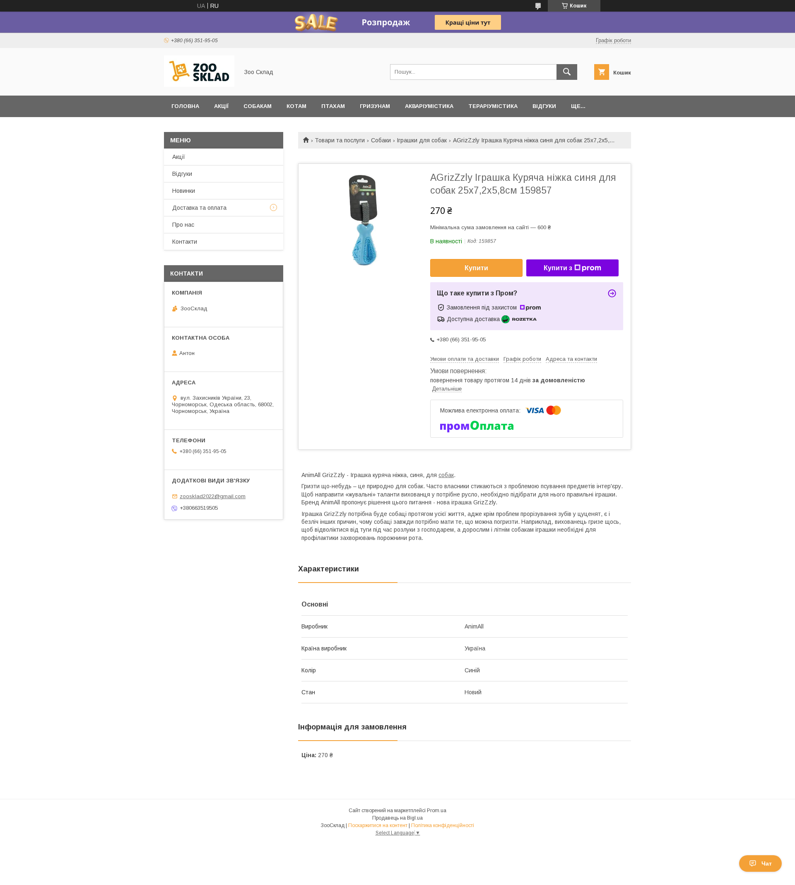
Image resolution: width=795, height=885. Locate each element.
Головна (185, 106)
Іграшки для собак (422, 140)
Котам (296, 106)
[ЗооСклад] (199, 85)
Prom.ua (436, 810)
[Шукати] (566, 72)
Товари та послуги (340, 140)
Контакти (184, 241)
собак (446, 475)
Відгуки (544, 106)
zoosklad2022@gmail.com (213, 496)
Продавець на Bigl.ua (397, 818)
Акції (221, 106)
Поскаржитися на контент (377, 825)
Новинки (183, 190)
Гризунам (375, 106)
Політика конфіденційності (442, 825)
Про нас (183, 224)
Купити (476, 267)
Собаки (381, 140)
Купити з (558, 267)
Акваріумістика (429, 106)
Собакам (257, 106)
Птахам (333, 106)
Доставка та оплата (199, 207)
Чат (766, 863)
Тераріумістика (493, 106)
